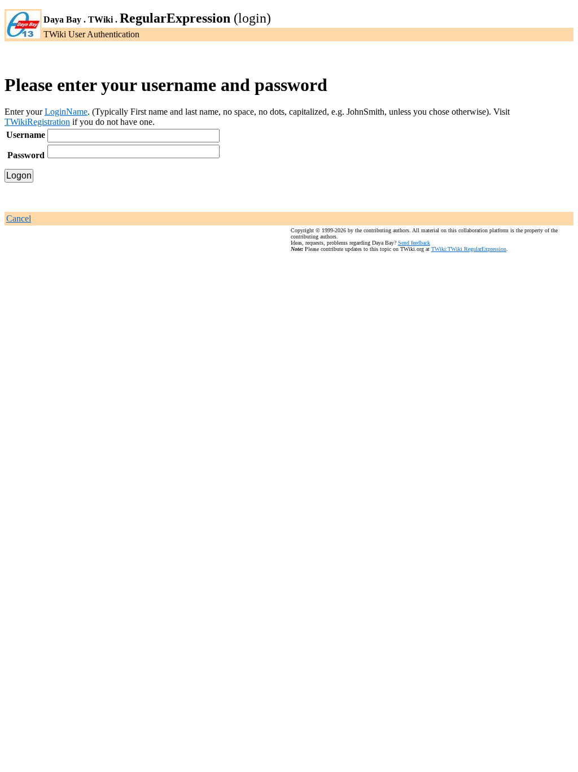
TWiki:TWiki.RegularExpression (468, 249)
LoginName (66, 111)
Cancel (18, 218)
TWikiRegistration (37, 122)
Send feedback (414, 243)
